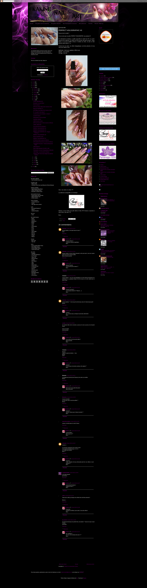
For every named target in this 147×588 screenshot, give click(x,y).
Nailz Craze (103, 239)
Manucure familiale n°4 (38, 108)
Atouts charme (103, 166)
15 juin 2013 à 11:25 (75, 409)
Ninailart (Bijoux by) (104, 179)
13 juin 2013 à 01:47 (71, 228)
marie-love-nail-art (66, 421)
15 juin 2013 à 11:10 (75, 263)
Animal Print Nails (110, 257)
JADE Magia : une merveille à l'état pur (41, 152)
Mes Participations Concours (70, 23)
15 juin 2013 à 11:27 (75, 483)
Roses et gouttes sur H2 (38, 136)
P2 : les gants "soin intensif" (39, 112)
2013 (33, 87)
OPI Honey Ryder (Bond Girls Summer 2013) (42, 106)
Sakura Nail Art (104, 265)
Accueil (31, 23)
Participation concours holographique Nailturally (43, 150)
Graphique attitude (37, 119)
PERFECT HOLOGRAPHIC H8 (39, 134)
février (34, 162)
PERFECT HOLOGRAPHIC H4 (39, 128)
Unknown (64, 228)
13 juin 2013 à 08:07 (71, 300)
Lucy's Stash (103, 224)
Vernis (64, 220)
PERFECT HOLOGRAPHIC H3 (39, 130)
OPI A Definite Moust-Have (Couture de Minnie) (43, 141)
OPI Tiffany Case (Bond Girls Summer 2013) (42, 110)
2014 (33, 85)
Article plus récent (62, 564)
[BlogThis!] (70, 219)
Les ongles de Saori (105, 215)
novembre (35, 90)
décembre (35, 89)
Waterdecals (103, 90)
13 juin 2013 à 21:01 (69, 495)
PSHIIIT (102, 249)
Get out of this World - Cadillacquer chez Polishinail (111, 232)
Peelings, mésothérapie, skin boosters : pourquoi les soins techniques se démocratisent (108, 251)
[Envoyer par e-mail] (69, 219)
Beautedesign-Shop (104, 168)
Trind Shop (102, 181)
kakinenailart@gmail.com (66, 572)
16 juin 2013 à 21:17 (75, 531)
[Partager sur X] (72, 219)
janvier (35, 164)
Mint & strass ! (103, 218)
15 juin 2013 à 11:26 (75, 458)
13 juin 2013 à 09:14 (71, 375)
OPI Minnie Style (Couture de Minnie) (41, 140)
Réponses (66, 236)
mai (34, 157)
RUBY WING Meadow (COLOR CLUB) (41, 148)
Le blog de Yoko (104, 210)
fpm (77, 578)
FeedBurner (45, 74)
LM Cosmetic (103, 174)
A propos (102, 75)
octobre (35, 92)
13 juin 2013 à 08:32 (71, 349)
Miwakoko (64, 397)
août (34, 96)
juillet (34, 98)
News (101, 83)
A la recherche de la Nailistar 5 (39, 126)
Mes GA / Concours (104, 80)
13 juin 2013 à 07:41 (71, 251)
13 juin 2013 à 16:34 (71, 443)
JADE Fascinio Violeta (38, 121)
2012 (33, 166)
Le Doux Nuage (103, 176)
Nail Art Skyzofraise (105, 229)
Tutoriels (90, 23)
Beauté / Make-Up (104, 79)
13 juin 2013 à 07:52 (71, 275)
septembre (35, 94)
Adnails (101, 164)
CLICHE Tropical (36, 115)
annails (63, 323)
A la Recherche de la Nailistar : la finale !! (41, 113)
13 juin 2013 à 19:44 (74, 472)
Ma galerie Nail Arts (56, 23)
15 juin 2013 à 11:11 (75, 310)
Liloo (102, 217)
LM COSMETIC (104, 221)
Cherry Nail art (104, 198)
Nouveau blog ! (103, 211)
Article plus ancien (90, 564)
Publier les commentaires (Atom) (71, 566)
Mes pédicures (82, 23)
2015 (33, 83)
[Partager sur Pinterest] (75, 219)
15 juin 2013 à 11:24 (75, 363)
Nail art (101, 82)
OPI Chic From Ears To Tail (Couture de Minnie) (43, 122)
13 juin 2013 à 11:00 (75, 421)
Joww (63, 495)
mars (34, 160)
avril (34, 158)
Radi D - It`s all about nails (106, 256)
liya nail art (64, 519)
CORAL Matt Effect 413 (38, 101)
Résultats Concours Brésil (38, 103)
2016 (33, 82)
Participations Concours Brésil (39, 117)
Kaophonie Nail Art (105, 208)
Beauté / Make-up (99, 23)
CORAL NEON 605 (37, 124)
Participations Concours (105, 85)
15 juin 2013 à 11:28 (75, 507)
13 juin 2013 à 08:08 (70, 323)
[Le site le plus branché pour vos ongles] (107, 186)
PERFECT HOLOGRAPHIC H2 (39, 138)
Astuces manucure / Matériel (106, 77)
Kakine (67, 239)
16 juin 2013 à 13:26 (71, 519)
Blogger (84, 578)
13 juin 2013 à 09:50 (71, 397)
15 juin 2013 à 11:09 (75, 239)
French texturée (36, 104)
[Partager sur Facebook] (73, 219)
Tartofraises (103, 271)
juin (34, 99)
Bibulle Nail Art (104, 196)
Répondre (64, 233)
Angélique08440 (65, 472)
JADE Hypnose (36, 146)
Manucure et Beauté (104, 178)
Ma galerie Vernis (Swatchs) (42, 23)
